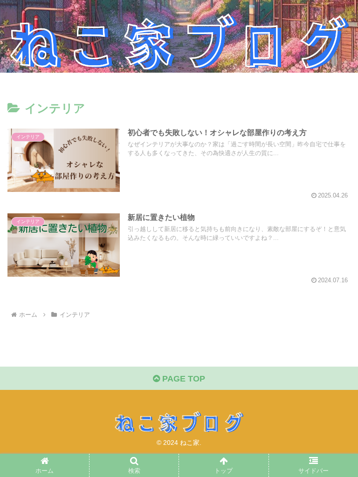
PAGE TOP (182, 378)
